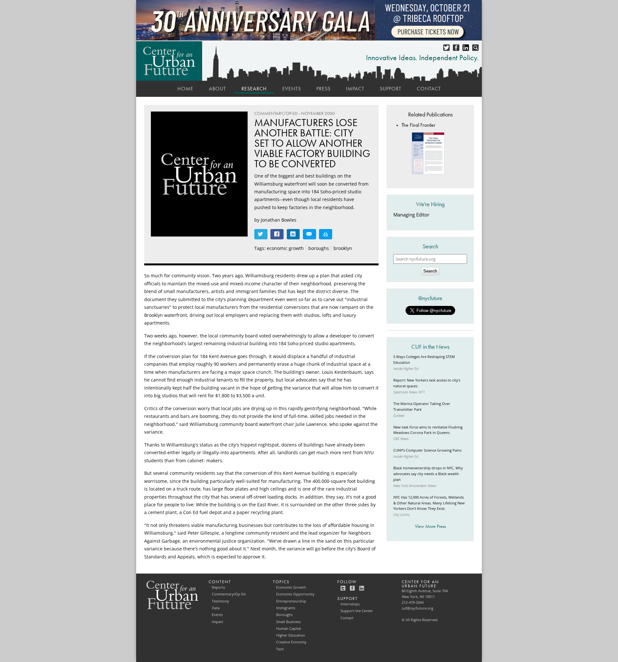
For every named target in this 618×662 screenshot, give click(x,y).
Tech (280, 649)
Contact (429, 89)
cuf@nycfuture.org (417, 608)
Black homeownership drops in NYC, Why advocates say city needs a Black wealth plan (428, 473)
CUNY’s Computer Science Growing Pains (427, 450)
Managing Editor (411, 214)
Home (185, 89)
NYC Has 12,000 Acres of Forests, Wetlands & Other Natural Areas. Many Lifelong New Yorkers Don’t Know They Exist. (429, 503)
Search (430, 271)
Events (291, 89)
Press (323, 89)
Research (254, 89)
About (217, 89)
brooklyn (342, 248)
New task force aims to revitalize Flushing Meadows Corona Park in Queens (428, 430)
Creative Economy (291, 642)
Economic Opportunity (295, 594)
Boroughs (284, 614)
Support (390, 89)
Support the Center (357, 610)
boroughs (318, 248)
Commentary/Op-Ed (229, 594)
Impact (355, 89)
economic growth (285, 248)
